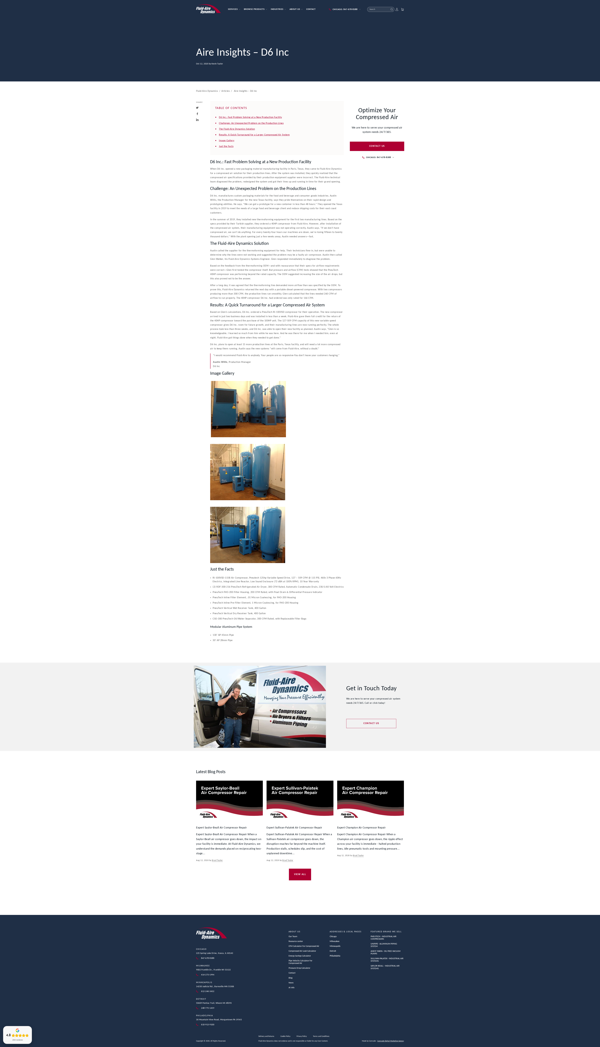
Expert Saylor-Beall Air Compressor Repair (221, 827)
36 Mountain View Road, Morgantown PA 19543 (219, 1020)
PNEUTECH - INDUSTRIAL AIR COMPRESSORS (383, 937)
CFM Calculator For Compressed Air (304, 946)
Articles (225, 91)
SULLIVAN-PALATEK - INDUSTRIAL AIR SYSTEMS (387, 959)
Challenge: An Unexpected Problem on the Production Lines (251, 123)
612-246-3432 (207, 991)
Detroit (201, 999)
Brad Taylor (217, 860)
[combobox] (378, 9)
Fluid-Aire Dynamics (207, 91)
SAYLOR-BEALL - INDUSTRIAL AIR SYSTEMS (385, 967)
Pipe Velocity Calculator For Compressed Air (300, 962)
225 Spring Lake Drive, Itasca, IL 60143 (214, 953)
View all (300, 874)
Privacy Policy (302, 1036)
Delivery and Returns (266, 1036)
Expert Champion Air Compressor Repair (361, 827)
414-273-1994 (207, 975)
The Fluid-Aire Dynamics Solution (237, 129)
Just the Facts (226, 146)
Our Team (293, 936)
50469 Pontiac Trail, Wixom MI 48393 (214, 1003)
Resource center (296, 941)
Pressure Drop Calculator (299, 968)
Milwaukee (203, 966)
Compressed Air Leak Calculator (302, 951)
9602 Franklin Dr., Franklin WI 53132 (213, 970)
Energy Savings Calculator (300, 956)
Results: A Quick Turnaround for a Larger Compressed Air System (254, 135)
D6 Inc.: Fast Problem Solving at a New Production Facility (250, 117)
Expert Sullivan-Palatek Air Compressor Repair (294, 827)
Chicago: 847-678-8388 (345, 9)
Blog (290, 978)
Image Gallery (226, 140)
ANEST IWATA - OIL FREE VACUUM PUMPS (385, 952)
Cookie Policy (285, 1036)
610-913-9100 (207, 1025)
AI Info (291, 988)
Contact (292, 973)
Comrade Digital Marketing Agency (390, 1041)
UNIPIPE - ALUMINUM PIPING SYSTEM (384, 945)
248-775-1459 (207, 1008)
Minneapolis (204, 982)
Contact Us (377, 146)
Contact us (371, 723)
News (291, 983)
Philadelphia (204, 1015)
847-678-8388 (207, 958)
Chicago (201, 949)
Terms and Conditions (321, 1036)
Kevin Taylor (217, 64)
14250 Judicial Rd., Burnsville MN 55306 (215, 986)
